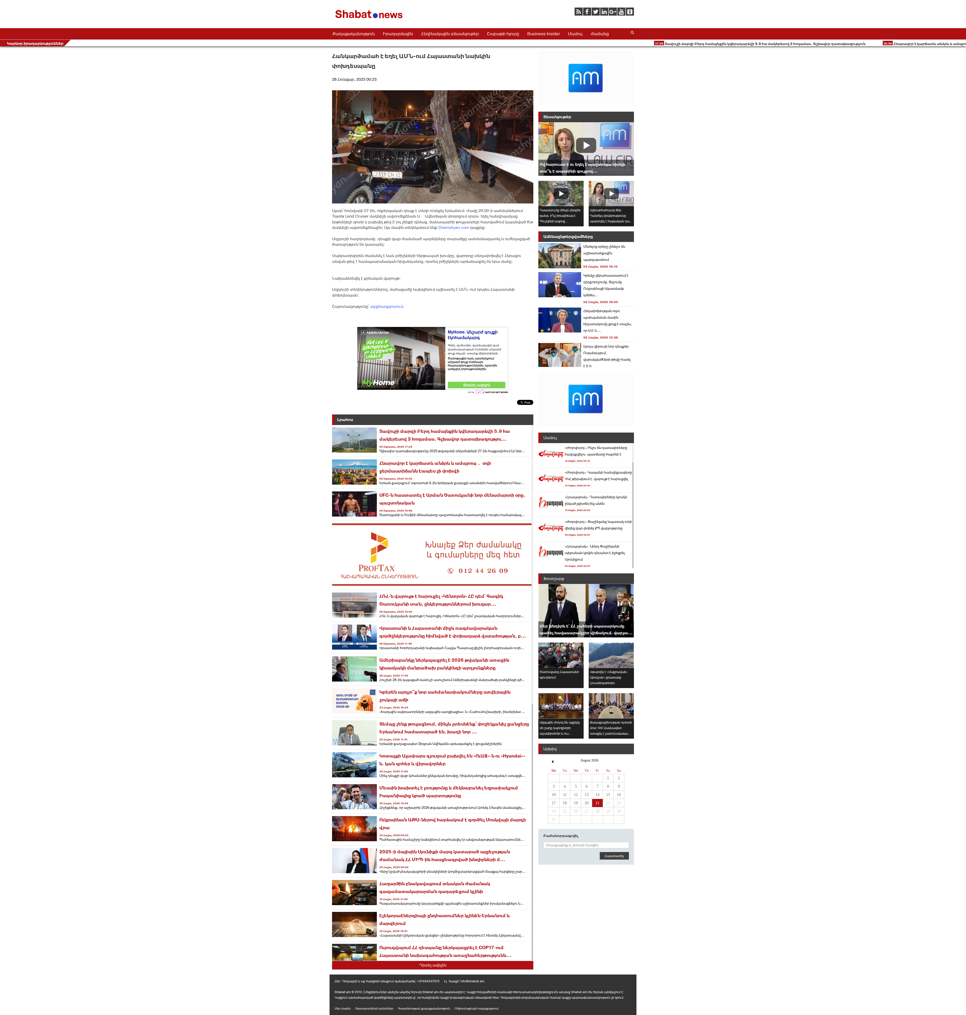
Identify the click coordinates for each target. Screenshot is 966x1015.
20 (587, 803)
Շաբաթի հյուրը (503, 33)
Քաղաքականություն (354, 33)
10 (554, 794)
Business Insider (543, 33)
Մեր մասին (343, 1008)
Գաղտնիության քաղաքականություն (424, 1008)
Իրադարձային (398, 33)
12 (576, 794)
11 (565, 794)
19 (576, 803)
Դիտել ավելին (432, 965)
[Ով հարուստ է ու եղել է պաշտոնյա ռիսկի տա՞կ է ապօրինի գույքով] (586, 149)
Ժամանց (600, 33)
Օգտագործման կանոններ (374, 1008)
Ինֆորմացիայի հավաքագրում (477, 1008)
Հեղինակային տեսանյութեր (450, 33)
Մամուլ (575, 33)
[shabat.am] (370, 19)
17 (554, 803)
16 (619, 794)
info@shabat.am (472, 981)
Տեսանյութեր (557, 116)
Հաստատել (614, 855)
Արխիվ (549, 748)
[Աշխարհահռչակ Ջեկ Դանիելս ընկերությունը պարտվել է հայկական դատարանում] (611, 193)
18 (565, 803)
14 (597, 794)
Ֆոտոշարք (553, 578)
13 (587, 794)
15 (608, 794)
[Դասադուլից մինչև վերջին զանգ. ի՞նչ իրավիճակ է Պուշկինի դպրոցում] (561, 193)
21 (597, 803)
